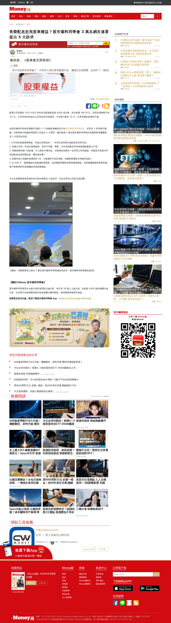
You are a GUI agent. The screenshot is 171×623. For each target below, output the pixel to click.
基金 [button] (21, 16)
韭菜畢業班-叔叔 (130, 56)
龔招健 (127, 46)
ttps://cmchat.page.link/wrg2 (75, 298)
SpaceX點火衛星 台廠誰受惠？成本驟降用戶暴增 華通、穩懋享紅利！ (25, 512)
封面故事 (66, 590)
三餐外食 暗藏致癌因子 (90, 509)
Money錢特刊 (85, 580)
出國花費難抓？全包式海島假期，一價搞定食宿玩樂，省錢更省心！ (25, 483)
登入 (155, 2)
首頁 (11, 24)
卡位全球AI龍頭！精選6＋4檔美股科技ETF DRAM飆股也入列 (59, 424)
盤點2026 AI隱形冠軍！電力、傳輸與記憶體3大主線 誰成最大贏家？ (141, 74)
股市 (28, 24)
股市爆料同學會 (102, 99)
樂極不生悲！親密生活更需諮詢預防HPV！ (92, 451)
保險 (29, 16)
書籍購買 (83, 577)
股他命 (127, 67)
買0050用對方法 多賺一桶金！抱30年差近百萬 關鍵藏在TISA (58, 483)
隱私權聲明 (100, 584)
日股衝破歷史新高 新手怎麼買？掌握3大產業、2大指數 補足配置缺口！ (136, 297)
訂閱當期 (42, 583)
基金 (64, 577)
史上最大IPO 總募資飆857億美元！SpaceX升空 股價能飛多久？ (25, 453)
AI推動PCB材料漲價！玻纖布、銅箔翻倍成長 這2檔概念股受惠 (140, 63)
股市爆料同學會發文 (75, 128)
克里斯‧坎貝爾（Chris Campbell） (149, 141)
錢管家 (13, 2)
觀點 (44, 16)
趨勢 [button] (52, 16)
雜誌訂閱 (85, 16)
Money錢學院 (85, 584)
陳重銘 (159, 221)
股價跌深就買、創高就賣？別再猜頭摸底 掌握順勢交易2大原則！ (59, 453)
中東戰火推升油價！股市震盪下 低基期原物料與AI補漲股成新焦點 (140, 41)
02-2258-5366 (48, 616)
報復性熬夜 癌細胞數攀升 (91, 420)
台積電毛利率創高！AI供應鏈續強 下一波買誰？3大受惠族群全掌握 (140, 85)
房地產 (65, 584)
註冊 (160, 2)
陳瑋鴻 (159, 301)
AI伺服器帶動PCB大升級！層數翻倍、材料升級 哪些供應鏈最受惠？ (25, 424)
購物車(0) (140, 2)
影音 (67, 16)
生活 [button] (60, 16)
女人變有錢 (66, 597)
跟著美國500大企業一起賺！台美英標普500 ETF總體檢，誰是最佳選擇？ (137, 177)
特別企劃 (66, 594)
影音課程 (149, 2)
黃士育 (127, 78)
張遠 (159, 181)
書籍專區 (108, 16)
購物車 (99, 577)
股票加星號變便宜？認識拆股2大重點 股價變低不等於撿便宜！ (59, 512)
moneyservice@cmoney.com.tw (77, 616)
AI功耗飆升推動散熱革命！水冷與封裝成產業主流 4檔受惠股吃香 (140, 52)
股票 (13, 16)
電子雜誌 (99, 580)
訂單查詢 (99, 574)
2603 (42, 128)
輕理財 (65, 587)
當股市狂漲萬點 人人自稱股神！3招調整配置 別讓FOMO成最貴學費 (91, 483)
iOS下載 (102, 549)
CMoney (21, 2)
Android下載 (88, 549)
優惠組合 (31, 583)
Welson (158, 261)
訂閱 (156, 574)
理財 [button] (36, 16)
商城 (75, 16)
